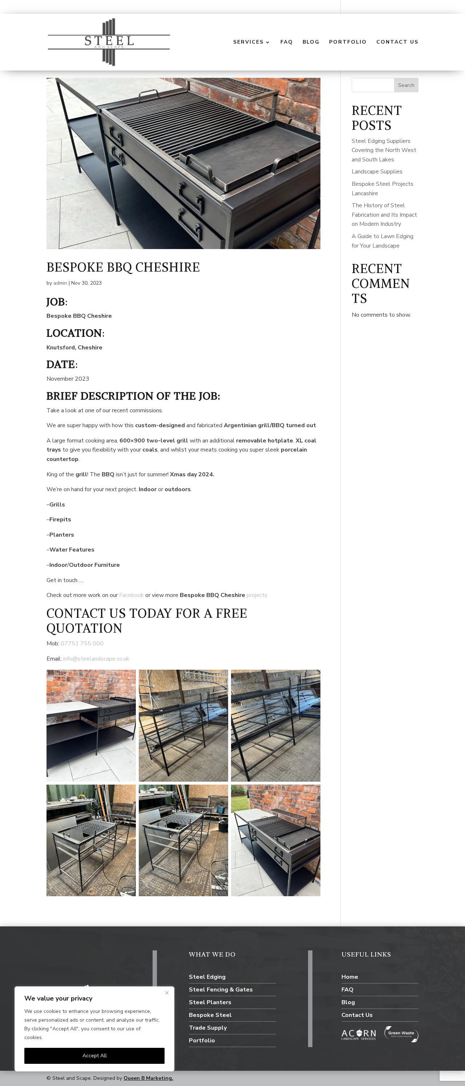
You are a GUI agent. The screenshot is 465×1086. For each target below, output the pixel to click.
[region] (94, 1028)
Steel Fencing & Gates (221, 990)
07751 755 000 (82, 644)
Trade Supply (208, 1028)
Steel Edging (207, 977)
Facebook (132, 595)
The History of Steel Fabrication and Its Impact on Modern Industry (384, 214)
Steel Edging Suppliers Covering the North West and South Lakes (384, 150)
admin (60, 283)
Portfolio (348, 42)
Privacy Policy (60, 1037)
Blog (311, 42)
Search (406, 85)
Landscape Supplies (377, 172)
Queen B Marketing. (148, 1078)
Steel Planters (210, 1002)
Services (248, 42)
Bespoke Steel (210, 1015)
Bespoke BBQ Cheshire (123, 267)
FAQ (286, 42)
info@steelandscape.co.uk (96, 659)
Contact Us (397, 42)
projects (257, 595)
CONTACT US (86, 613)
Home (349, 977)
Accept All (94, 1055)
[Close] (166, 992)
